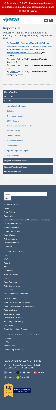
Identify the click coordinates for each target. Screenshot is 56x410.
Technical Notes (13, 136)
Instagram (11, 377)
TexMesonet (8, 271)
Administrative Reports (16, 106)
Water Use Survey (11, 310)
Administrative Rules (12, 171)
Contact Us (8, 247)
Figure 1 (13, 59)
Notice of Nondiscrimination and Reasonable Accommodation (27, 220)
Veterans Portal (9, 346)
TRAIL (6, 342)
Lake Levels (8, 325)
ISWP (6, 259)
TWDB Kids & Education (13, 318)
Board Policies (9, 212)
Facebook (11, 372)
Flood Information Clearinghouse (16, 294)
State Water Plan (11, 92)
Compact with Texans (12, 231)
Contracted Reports (15, 116)
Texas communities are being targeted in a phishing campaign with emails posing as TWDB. (28, 7)
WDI (5, 267)
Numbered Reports (15, 141)
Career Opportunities (11, 243)
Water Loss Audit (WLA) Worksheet (17, 302)
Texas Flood (8, 290)
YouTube (40, 372)
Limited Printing (13, 131)
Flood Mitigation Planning (13, 321)
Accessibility (8, 216)
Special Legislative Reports (18, 151)
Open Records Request (12, 224)
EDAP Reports (13, 121)
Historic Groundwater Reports (19, 126)
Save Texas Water (11, 274)
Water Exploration (10, 282)
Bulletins (10, 111)
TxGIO (6, 255)
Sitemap (7, 208)
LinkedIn (29, 372)
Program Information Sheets (15, 161)
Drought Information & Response (16, 329)
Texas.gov (8, 338)
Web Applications (10, 239)
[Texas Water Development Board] (11, 19)
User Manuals (13, 155)
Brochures (8, 96)
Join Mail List (25, 377)
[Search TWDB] (51, 20)
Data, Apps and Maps (12, 314)
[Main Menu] (46, 20)
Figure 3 (13, 72)
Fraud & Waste (9, 235)
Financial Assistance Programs (16, 167)
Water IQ (7, 263)
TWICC (6, 278)
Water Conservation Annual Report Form (19, 306)
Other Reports (13, 145)
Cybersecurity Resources (13, 350)
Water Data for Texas (12, 286)
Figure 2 (13, 65)
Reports (7, 101)
